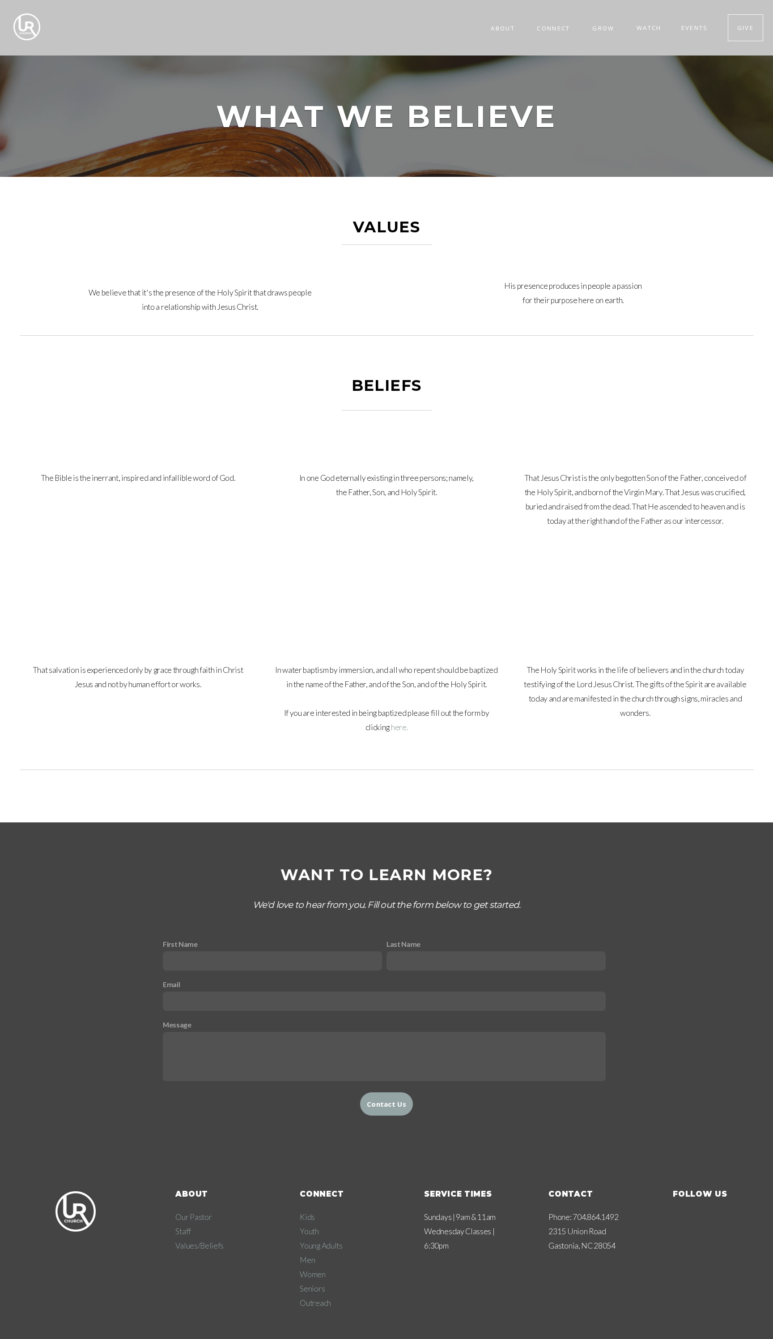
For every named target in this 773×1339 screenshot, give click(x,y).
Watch (649, 28)
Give (745, 28)
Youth (309, 1231)
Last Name (403, 944)
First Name (180, 944)
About (504, 28)
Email (171, 984)
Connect (555, 28)
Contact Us (386, 1103)
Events (694, 28)
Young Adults (321, 1245)
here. (399, 727)
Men (307, 1260)
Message (177, 1024)
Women (312, 1274)
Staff (183, 1231)
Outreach (315, 1303)
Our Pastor (193, 1217)
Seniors (312, 1288)
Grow (604, 28)
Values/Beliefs (199, 1245)
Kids (307, 1217)
